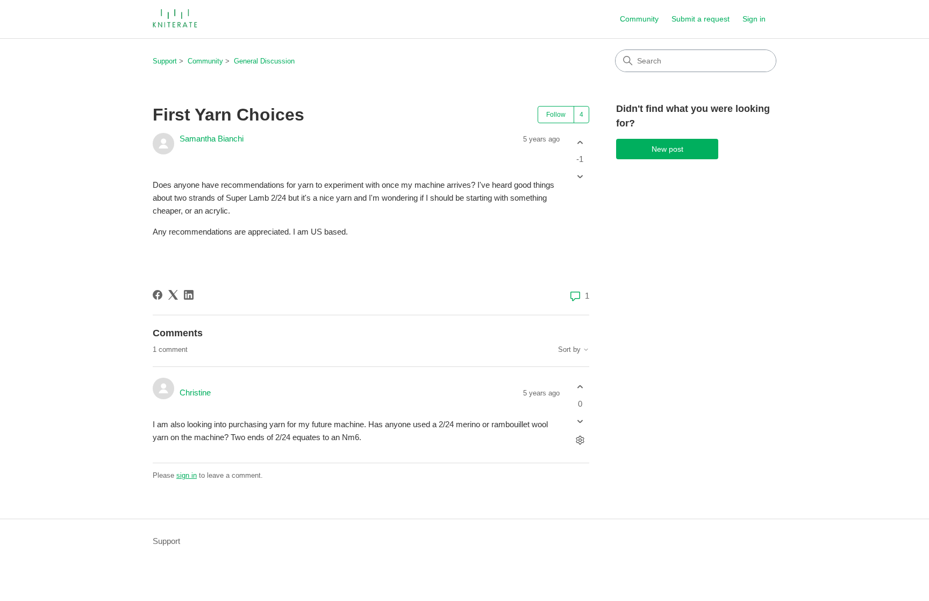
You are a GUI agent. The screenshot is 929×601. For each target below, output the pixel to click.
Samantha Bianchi (212, 138)
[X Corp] (173, 295)
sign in (186, 475)
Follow (556, 114)
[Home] (176, 19)
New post (667, 149)
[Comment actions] (579, 439)
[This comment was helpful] (579, 387)
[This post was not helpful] (579, 176)
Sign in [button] (754, 19)
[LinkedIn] (189, 295)
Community (639, 19)
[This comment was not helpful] (579, 421)
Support (165, 61)
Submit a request (700, 19)
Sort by (570, 349)
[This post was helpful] (579, 142)
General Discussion (264, 61)
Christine (195, 392)
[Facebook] (157, 295)
